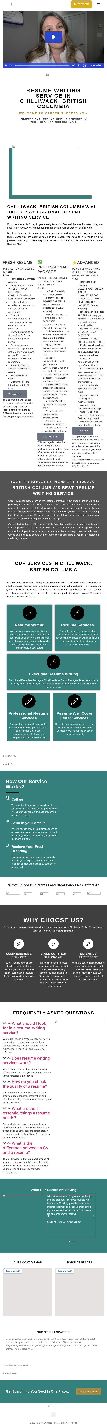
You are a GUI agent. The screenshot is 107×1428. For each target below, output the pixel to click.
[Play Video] (5, 65)
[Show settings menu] (79, 65)
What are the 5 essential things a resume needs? (26, 1113)
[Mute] (73, 65)
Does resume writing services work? (26, 1060)
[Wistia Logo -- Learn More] (95, 65)
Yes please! (14, 394)
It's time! (83, 430)
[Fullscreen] (84, 65)
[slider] (42, 65)
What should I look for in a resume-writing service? (24, 1028)
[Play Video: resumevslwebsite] (53, 37)
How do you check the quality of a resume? (25, 1084)
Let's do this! (50, 436)
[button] (27, 1028)
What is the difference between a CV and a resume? (26, 1148)
